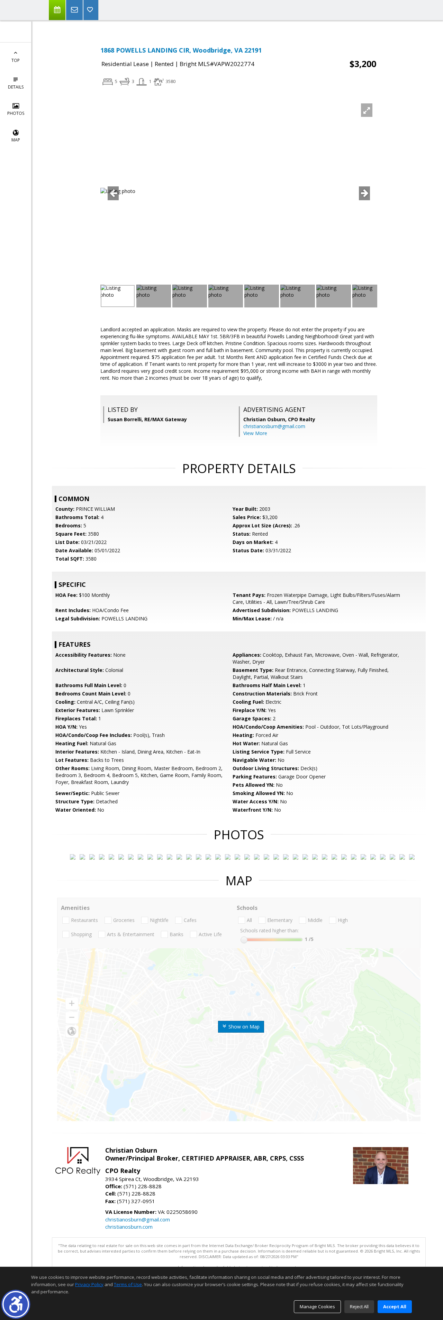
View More (255, 433)
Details (16, 87)
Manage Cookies (317, 1306)
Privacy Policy (89, 1284)
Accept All (394, 1306)
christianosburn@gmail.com (274, 426)
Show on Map (243, 1026)
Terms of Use (128, 1284)
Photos (15, 113)
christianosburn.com (129, 1226)
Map (15, 140)
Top (15, 60)
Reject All (359, 1306)
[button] (15, 1304)
